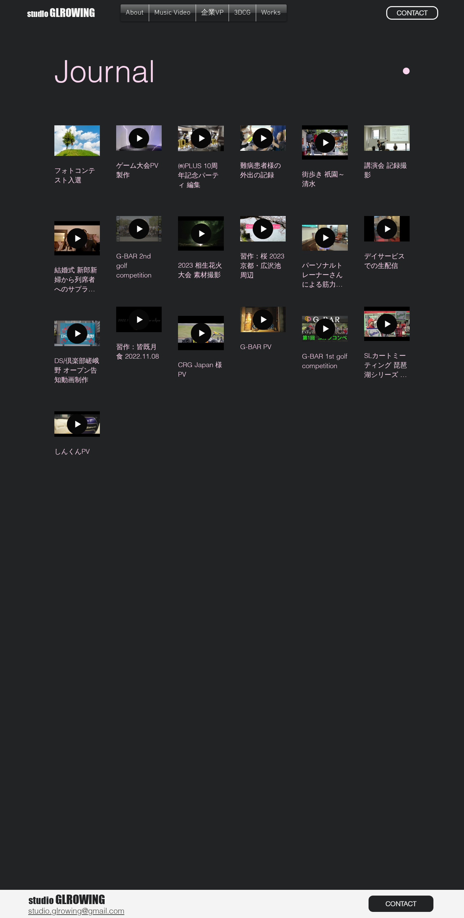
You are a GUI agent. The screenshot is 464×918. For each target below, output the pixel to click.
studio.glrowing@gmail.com (76, 911)
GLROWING (61, 12)
